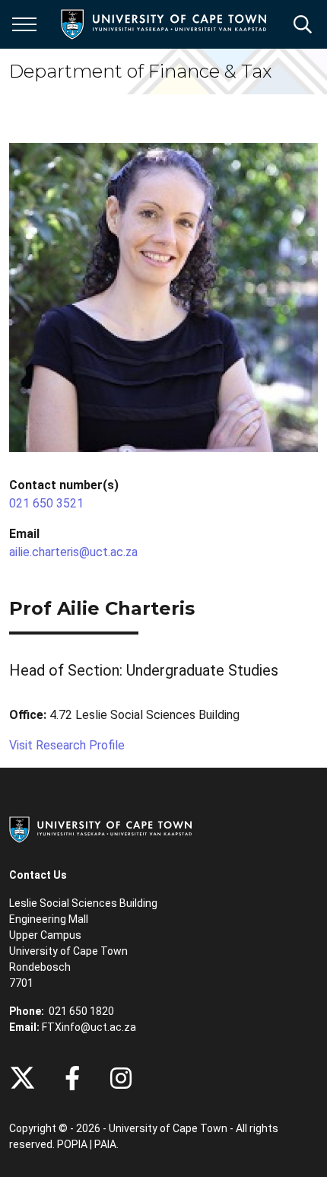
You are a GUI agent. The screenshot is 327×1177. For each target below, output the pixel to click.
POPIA (72, 1144)
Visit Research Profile (67, 745)
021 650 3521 (46, 503)
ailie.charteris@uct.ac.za (73, 552)
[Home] (100, 828)
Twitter (22, 1078)
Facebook (72, 1078)
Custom (121, 1078)
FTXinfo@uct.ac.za (89, 1027)
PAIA (105, 1144)
